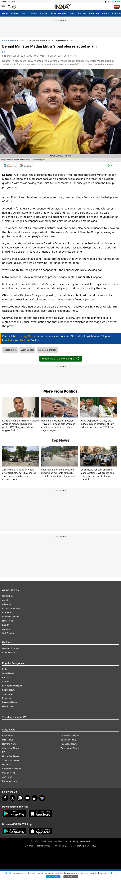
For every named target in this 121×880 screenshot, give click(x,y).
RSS (94, 845)
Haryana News (9, 744)
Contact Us (7, 596)
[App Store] (40, 813)
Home (4, 13)
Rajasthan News (68, 739)
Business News (9, 702)
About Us (6, 600)
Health (105, 13)
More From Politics (60, 391)
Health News (8, 706)
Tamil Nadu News (10, 760)
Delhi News (7, 739)
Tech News (7, 694)
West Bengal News (69, 748)
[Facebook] (5, 798)
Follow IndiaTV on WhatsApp (58, 358)
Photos (82, 13)
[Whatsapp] (110, 166)
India (24, 13)
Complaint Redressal (12, 608)
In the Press (8, 612)
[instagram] (20, 798)
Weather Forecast (10, 648)
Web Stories (8, 633)
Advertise (6, 604)
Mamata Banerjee (47, 349)
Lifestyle (94, 13)
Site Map (29, 845)
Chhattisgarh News (11, 768)
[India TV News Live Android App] (14, 813)
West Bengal (27, 349)
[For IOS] (40, 831)
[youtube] (27, 798)
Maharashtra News (69, 735)
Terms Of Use (43, 845)
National (22, 40)
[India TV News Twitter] (116, 1)
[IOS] (106, 1)
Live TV (5, 625)
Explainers (7, 698)
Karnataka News (10, 781)
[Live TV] (117, 7)
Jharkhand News (10, 748)
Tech (72, 13)
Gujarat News (8, 772)
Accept (53, 876)
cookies (111, 873)
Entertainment (58, 13)
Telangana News (68, 744)
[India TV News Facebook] (113, 1)
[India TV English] (62, 6)
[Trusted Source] (26, 165)
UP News (6, 764)
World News (8, 673)
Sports (44, 13)
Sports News (8, 690)
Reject (71, 876)
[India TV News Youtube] (118, 1)
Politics (13, 40)
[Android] (109, 1)
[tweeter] (12, 798)
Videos (15, 13)
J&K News (7, 777)
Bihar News (7, 735)
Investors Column (10, 616)
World (33, 13)
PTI (3, 52)
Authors (6, 629)
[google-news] (42, 798)
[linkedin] (35, 798)
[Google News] (9, 165)
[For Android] (14, 831)
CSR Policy (76, 845)
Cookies (9, 873)
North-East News (10, 756)
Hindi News (7, 620)
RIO (87, 845)
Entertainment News (12, 685)
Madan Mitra (10, 349)
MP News (6, 752)
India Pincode (8, 652)
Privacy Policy (60, 845)
